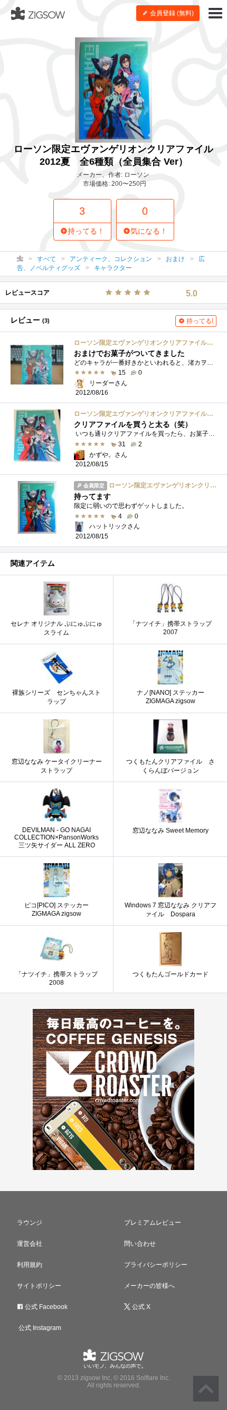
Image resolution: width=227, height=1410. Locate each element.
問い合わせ (140, 1243)
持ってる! (199, 321)
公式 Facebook (45, 1307)
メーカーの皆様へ (149, 1285)
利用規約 (29, 1264)
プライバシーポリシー (155, 1264)
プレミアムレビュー (152, 1222)
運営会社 (29, 1243)
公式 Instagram (39, 1328)
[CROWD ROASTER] (113, 1089)
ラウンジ (29, 1222)
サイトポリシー (39, 1285)
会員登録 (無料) (171, 13)
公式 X (140, 1307)
